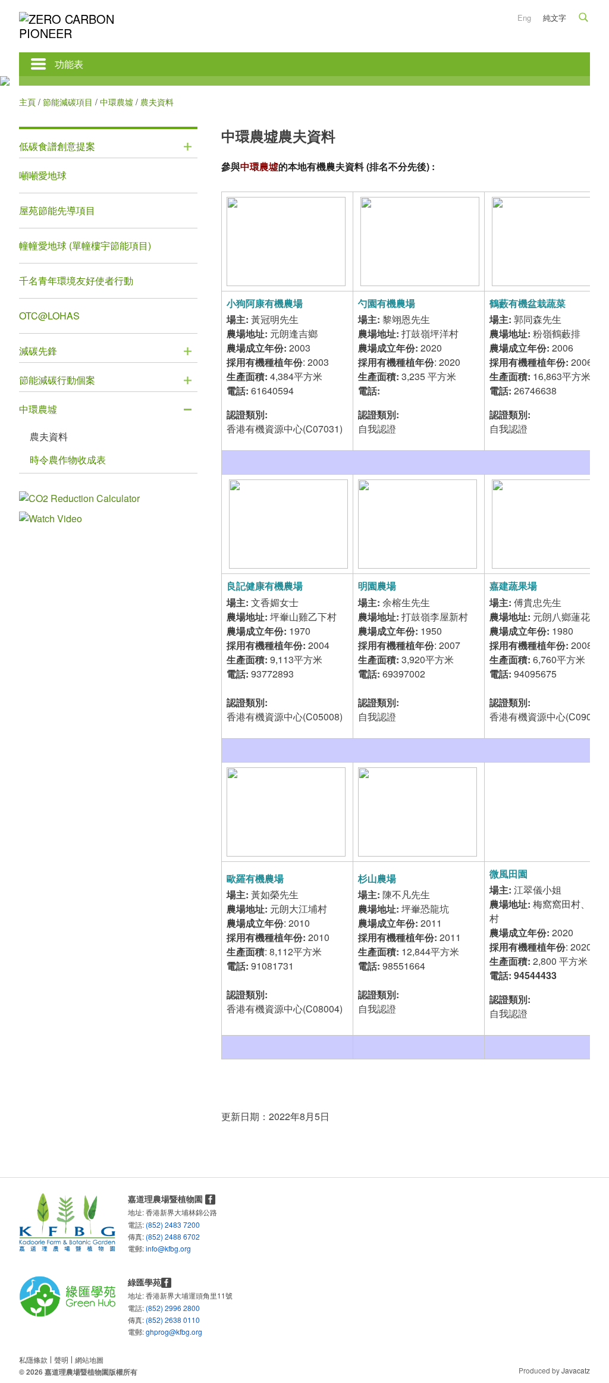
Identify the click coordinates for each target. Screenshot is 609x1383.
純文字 (554, 17)
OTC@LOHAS (49, 315)
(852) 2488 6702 (173, 1236)
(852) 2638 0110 (173, 1320)
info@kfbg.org (151, 1248)
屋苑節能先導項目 (57, 210)
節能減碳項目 (68, 102)
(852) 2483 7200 (173, 1224)
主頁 (27, 102)
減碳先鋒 (38, 350)
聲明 (61, 1359)
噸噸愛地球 (43, 175)
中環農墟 (116, 102)
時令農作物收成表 (68, 459)
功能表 (69, 64)
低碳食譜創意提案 (57, 146)
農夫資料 (49, 436)
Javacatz (575, 1370)
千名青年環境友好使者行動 (76, 280)
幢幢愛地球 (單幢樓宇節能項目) (85, 245)
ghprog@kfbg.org (151, 1331)
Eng (524, 17)
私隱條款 (33, 1359)
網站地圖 (89, 1359)
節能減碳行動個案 (57, 380)
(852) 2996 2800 (173, 1308)
